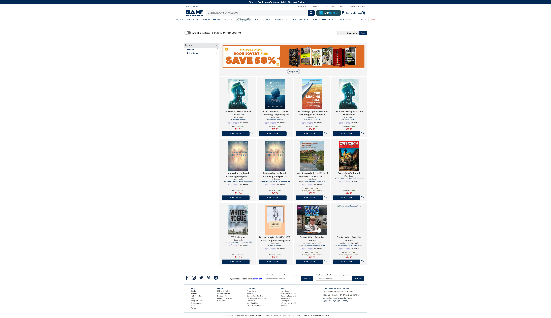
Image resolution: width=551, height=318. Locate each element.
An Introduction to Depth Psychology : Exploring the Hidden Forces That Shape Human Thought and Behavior (275, 113)
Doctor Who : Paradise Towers (312, 239)
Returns (284, 305)
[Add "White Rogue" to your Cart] (238, 262)
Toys (193, 305)
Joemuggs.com (288, 315)
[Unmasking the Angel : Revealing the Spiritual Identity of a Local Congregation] (238, 156)
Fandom (194, 308)
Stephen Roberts (276, 245)
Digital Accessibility (254, 305)
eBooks (194, 293)
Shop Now (293, 71)
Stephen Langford (239, 119)
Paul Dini (352, 178)
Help (342, 6)
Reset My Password (288, 296)
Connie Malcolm (246, 242)
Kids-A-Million (196, 296)
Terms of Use (301, 315)
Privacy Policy (325, 315)
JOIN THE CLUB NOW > (335, 301)
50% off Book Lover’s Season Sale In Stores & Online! (277, 2)
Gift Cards (329, 6)
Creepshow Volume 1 (349, 173)
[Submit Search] (311, 13)
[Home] (193, 13)
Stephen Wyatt (306, 245)
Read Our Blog (252, 303)
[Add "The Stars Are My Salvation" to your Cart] (238, 133)
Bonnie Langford (319, 245)
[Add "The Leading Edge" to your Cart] (312, 133)
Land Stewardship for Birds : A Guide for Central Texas (312, 175)
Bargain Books (196, 301)
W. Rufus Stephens (308, 181)
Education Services (224, 298)
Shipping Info (285, 301)
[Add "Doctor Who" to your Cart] (312, 262)
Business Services (224, 296)
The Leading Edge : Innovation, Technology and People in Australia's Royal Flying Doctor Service (312, 113)
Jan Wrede (320, 181)
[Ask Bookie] (328, 13)
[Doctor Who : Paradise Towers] (312, 220)
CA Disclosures (313, 315)
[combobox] (262, 13)
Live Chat (257, 278)
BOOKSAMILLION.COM (272, 315)
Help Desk (285, 291)
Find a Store (251, 291)
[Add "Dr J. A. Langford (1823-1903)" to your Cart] (275, 262)
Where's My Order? (288, 303)
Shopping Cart (286, 298)
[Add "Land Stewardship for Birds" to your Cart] (312, 197)
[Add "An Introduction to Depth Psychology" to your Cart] (275, 133)
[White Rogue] (238, 220)
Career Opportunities (255, 296)
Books (193, 291)
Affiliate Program (223, 293)
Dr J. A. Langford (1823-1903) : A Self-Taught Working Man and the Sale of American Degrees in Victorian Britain (275, 239)
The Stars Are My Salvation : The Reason (238, 113)
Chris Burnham (343, 178)
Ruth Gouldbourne (246, 181)
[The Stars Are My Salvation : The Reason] (238, 94)
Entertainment (196, 303)
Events (316, 6)
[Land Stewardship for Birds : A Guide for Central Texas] (312, 156)
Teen (193, 298)
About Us (250, 293)
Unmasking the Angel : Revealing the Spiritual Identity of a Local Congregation (238, 175)
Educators (302, 6)
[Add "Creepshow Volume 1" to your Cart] (349, 197)
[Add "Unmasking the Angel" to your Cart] (238, 197)
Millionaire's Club (357, 6)
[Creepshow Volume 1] (348, 156)
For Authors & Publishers (256, 298)
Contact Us (251, 301)
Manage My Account (288, 293)
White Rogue (238, 237)
